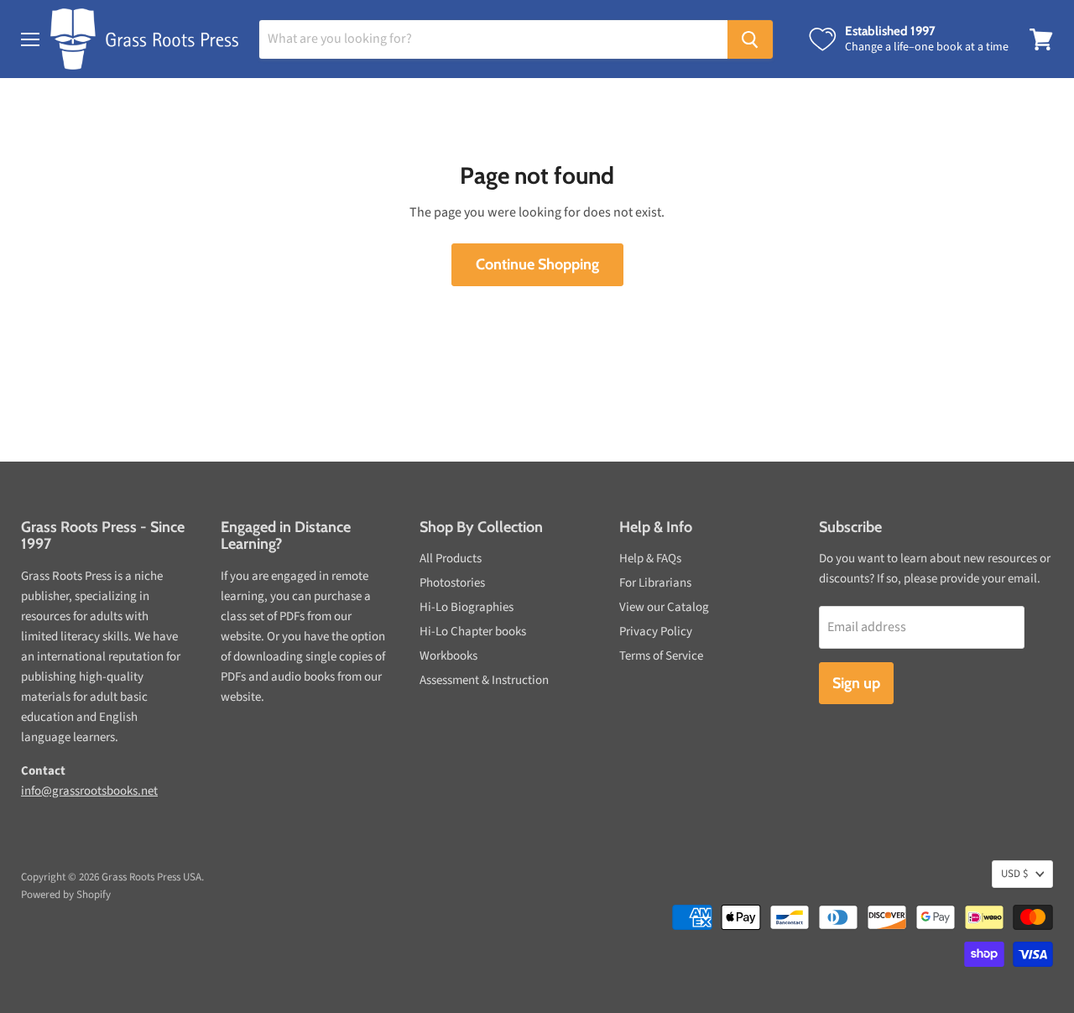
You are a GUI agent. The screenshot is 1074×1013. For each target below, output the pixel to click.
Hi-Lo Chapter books (473, 631)
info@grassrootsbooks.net (89, 791)
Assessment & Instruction (484, 680)
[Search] (750, 39)
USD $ (1014, 873)
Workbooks (448, 656)
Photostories (452, 583)
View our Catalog (664, 607)
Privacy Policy (655, 631)
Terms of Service (661, 656)
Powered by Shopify (66, 894)
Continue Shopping (537, 264)
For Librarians (655, 583)
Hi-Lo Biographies (467, 607)
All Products (451, 558)
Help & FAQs (650, 558)
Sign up (856, 683)
